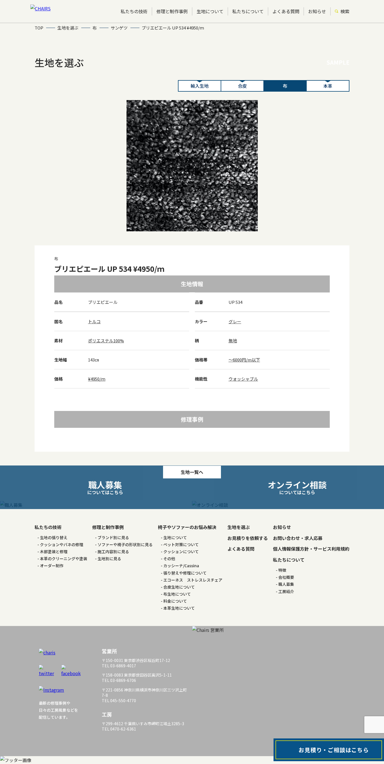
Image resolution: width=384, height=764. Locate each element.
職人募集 (286, 584)
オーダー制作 (52, 565)
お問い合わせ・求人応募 (297, 538)
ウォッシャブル (243, 379)
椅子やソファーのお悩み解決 (187, 527)
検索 (344, 11)
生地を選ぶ (238, 527)
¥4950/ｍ (96, 379)
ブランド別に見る (113, 537)
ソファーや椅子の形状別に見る (125, 544)
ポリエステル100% (106, 340)
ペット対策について (181, 544)
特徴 (282, 570)
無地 (233, 340)
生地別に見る (109, 558)
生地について (209, 11)
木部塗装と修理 (53, 551)
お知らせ (317, 11)
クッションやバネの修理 (61, 544)
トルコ (94, 321)
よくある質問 (285, 11)
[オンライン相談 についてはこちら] (288, 505)
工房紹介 (286, 591)
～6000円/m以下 (244, 360)
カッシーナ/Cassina (181, 565)
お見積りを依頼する (247, 538)
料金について (175, 601)
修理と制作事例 (172, 11)
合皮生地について (179, 587)
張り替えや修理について (185, 573)
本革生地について (179, 608)
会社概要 (286, 577)
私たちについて (248, 11)
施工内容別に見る (113, 551)
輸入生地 (200, 85)
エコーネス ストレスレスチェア (192, 580)
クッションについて (181, 551)
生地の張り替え (53, 537)
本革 (327, 85)
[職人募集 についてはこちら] (96, 505)
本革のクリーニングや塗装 (63, 558)
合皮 (242, 85)
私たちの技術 (134, 11)
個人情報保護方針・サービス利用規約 (311, 548)
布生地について (177, 594)
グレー (235, 321)
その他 (169, 558)
